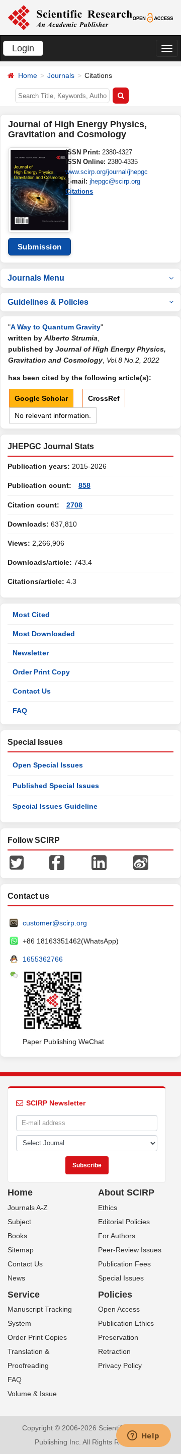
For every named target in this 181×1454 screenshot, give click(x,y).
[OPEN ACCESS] (153, 17)
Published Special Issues (56, 786)
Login (23, 48)
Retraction (114, 1351)
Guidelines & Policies (48, 302)
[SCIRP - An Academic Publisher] (70, 17)
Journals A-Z (28, 1208)
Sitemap (21, 1250)
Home (27, 75)
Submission (40, 246)
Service (24, 1295)
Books (17, 1236)
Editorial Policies (124, 1222)
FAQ (20, 711)
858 (84, 485)
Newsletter (31, 653)
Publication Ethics (126, 1323)
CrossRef (104, 398)
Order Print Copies (37, 1337)
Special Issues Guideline (55, 806)
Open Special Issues (48, 765)
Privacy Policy (120, 1365)
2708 (74, 505)
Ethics (107, 1208)
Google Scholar (41, 398)
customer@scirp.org (55, 923)
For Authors (116, 1236)
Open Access (119, 1309)
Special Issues (121, 1278)
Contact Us (32, 691)
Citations (79, 191)
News (16, 1278)
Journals (60, 75)
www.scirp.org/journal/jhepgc (106, 172)
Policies (115, 1295)
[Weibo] (140, 862)
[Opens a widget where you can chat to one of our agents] (143, 1436)
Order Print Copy (41, 672)
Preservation (118, 1337)
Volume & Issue (32, 1394)
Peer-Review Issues (129, 1250)
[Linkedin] (99, 862)
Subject (19, 1222)
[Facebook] (56, 862)
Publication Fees (124, 1264)
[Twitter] (17, 862)
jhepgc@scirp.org (114, 181)
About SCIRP (126, 1192)
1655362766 (43, 959)
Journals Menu (36, 278)
